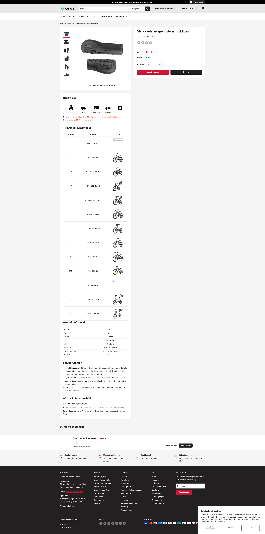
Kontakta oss (125, 480)
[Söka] (147, 9)
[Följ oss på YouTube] (116, 523)
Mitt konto (186, 8)
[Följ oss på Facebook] (100, 523)
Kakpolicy (124, 507)
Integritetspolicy (223, 521)
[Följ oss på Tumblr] (124, 523)
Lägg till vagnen (153, 72)
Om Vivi (124, 477)
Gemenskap (105, 16)
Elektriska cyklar (66, 16)
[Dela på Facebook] (138, 42)
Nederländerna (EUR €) (69, 519)
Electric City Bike (100, 487)
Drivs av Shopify (65, 527)
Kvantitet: (141, 64)
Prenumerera (198, 2)
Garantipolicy (126, 487)
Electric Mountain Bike (102, 480)
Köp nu (186, 72)
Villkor (123, 497)
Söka (154, 477)
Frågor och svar (126, 510)
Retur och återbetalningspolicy (132, 490)
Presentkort (98, 503)
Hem (61, 23)
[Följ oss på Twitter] (104, 523)
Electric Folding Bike (101, 490)
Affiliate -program (158, 497)
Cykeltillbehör (99, 493)
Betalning (155, 490)
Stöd (93, 16)
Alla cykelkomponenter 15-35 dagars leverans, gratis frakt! (133, 2)
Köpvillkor (124, 500)
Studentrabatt (157, 500)
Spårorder (155, 483)
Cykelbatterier (99, 500)
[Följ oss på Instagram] (108, 523)
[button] (147, 37)
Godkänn (230, 528)
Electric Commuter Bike (102, 483)
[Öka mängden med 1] (159, 64)
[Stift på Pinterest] (142, 42)
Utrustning (82, 16)
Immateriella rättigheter (129, 503)
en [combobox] (103, 438)
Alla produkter (69, 23)
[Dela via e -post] (150, 42)
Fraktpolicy (125, 483)
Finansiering (156, 493)
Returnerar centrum (159, 487)
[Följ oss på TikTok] (120, 523)
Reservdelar (98, 497)
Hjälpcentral (120, 16)
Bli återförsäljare (158, 503)
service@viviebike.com (74, 491)
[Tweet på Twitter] (146, 42)
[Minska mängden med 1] (148, 64)
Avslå (250, 528)
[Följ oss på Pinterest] (112, 523)
